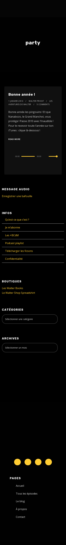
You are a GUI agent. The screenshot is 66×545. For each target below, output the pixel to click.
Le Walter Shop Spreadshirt (18, 293)
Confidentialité (14, 259)
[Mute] (46, 156)
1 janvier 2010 (15, 101)
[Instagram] (38, 462)
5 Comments (43, 104)
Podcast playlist (14, 243)
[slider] (53, 159)
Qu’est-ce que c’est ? (17, 219)
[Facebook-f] (28, 462)
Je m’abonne (12, 227)
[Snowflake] (17, 462)
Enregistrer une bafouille (17, 196)
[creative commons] (12, 367)
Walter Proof (36, 101)
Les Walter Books (12, 288)
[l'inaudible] (10, 8)
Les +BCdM (12, 235)
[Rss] (48, 462)
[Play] (10, 156)
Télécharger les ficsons (19, 251)
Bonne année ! (21, 94)
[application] (33, 156)
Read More (14, 139)
